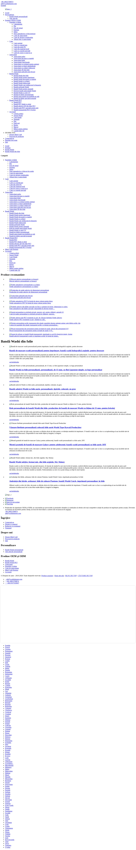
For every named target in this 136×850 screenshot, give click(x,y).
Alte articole (13, 18)
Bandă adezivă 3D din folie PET (24, 106)
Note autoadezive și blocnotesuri (24, 34)
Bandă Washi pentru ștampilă (23, 89)
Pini (15, 121)
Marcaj (16, 127)
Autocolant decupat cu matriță (24, 58)
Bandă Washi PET (15, 100)
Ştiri (6, 142)
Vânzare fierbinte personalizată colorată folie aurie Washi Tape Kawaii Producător (45, 427)
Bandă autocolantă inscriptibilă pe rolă (26, 96)
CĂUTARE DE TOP (85, 576)
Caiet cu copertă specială (22, 51)
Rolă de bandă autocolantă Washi (25, 91)
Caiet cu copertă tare (20, 45)
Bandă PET (17, 102)
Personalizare (9, 15)
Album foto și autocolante (22, 39)
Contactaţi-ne (9, 138)
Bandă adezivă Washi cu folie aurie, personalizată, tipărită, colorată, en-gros (42, 389)
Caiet (11, 41)
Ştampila (16, 119)
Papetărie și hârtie (15, 22)
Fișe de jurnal (18, 28)
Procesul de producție (16, 136)
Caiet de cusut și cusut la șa (23, 53)
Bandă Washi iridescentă (22, 83)
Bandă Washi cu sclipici (22, 81)
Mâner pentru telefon (21, 129)
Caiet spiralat (18, 43)
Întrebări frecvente (11, 140)
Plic (15, 26)
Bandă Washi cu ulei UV (22, 93)
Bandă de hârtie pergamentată (23, 95)
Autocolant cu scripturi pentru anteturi (26, 64)
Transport (8, 528)
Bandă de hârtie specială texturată (25, 98)
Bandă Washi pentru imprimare (24, 77)
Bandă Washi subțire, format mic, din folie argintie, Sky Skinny (37, 462)
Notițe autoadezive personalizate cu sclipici (23, 286)
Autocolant (13, 55)
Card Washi (17, 117)
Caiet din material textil (21, 49)
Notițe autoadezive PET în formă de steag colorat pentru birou (30, 303)
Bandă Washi (13, 74)
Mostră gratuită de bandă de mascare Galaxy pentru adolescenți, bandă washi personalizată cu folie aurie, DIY (57, 445)
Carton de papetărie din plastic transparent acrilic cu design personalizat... (33, 325)
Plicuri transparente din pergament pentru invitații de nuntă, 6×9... (31, 330)
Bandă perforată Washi (21, 87)
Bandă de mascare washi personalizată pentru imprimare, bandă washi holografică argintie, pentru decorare (56, 350)
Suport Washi (18, 115)
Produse (8, 148)
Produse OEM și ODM (13, 20)
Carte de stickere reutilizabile (23, 37)
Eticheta (16, 30)
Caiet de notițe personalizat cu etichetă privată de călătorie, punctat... (32, 314)
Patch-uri (17, 123)
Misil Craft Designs (11, 249)
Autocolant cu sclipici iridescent (24, 68)
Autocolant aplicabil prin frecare (24, 72)
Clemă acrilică (18, 114)
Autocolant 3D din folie (22, 70)
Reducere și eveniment (12, 526)
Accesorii (12, 112)
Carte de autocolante (20, 35)
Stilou (16, 32)
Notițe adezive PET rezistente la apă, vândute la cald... (27, 319)
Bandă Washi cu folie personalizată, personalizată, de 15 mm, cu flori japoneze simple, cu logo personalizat (55, 370)
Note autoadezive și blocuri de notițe (21, 171)
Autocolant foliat (19, 60)
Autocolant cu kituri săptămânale (25, 66)
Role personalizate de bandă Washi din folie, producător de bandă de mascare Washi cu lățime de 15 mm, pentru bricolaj (62, 408)
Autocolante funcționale (22, 62)
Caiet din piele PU (20, 47)
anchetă (11, 362)
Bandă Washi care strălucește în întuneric (27, 85)
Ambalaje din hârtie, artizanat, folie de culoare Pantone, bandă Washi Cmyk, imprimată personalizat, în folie (57, 481)
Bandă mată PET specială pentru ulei (26, 108)
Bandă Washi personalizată (18, 16)
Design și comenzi (11, 524)
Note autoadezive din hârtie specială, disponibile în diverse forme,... (32, 308)
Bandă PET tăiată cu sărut (22, 104)
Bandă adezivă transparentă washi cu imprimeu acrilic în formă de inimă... (34, 336)
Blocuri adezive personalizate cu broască (23, 281)
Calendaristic (18, 24)
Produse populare (47, 576)
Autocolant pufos (19, 56)
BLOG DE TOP (70, 576)
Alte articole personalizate (13, 552)
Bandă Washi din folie (21, 75)
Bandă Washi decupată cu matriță (25, 79)
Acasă (7, 13)
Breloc (16, 125)
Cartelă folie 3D (19, 131)
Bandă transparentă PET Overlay (25, 110)
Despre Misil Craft (15, 134)
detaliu (16, 362)
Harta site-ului (59, 576)
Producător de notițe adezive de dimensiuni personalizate (28, 292)
